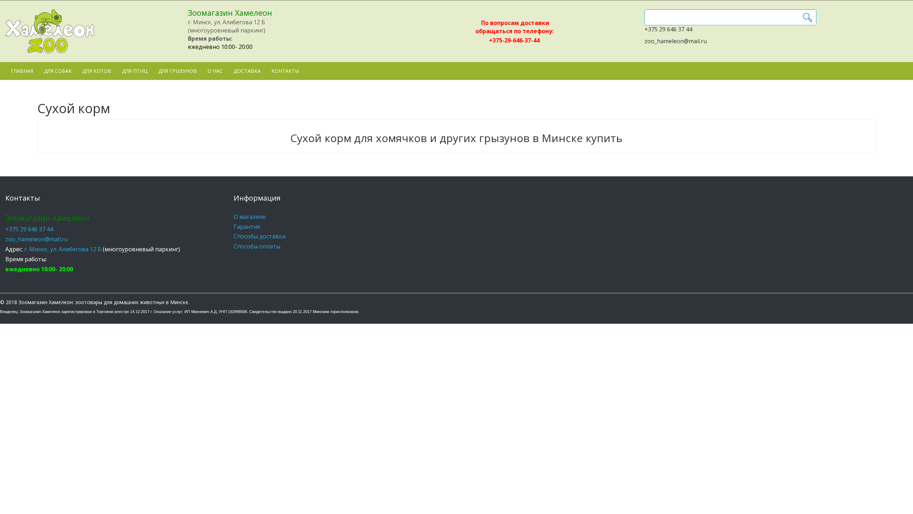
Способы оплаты (257, 246)
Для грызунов (177, 70)
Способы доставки (260, 236)
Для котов (96, 70)
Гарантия (247, 227)
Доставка (247, 70)
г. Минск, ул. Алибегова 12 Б (62, 249)
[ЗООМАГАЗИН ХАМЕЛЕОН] (50, 31)
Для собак (58, 70)
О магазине (250, 217)
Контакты (285, 70)
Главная (22, 70)
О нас (215, 70)
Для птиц (135, 70)
